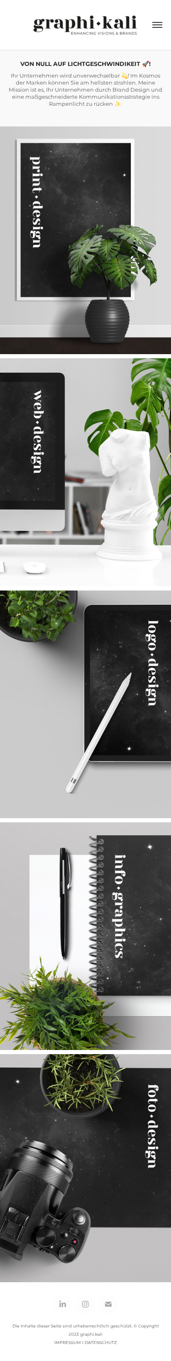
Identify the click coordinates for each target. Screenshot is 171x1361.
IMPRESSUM (67, 1342)
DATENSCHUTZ (101, 1342)
